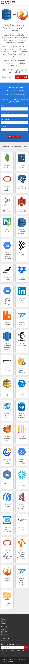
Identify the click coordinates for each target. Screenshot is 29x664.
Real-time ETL (4, 634)
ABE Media (10, 661)
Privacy (20, 659)
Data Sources (4, 631)
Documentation (5, 640)
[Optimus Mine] (8, 3)
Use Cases (3, 623)
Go (26, 648)
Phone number (5, 113)
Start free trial (21, 77)
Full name (4, 106)
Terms (24, 659)
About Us (3, 621)
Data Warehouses (5, 633)
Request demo (14, 136)
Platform (3, 629)
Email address (5, 120)
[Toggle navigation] (26, 2)
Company (4, 127)
